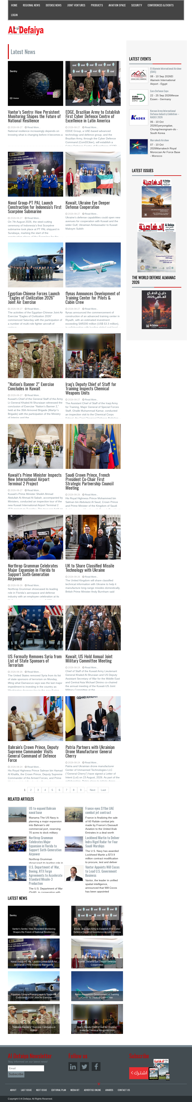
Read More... (33, 127)
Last (103, 789)
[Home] (26, 30)
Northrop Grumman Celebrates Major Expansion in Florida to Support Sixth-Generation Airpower (45, 845)
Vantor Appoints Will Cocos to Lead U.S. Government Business (102, 871)
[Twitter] (84, 1066)
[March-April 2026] (156, 199)
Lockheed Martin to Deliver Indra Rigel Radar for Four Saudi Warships (102, 841)
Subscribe (149, 1069)
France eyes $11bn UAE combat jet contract (99, 810)
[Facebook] (96, 1066)
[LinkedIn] (72, 1066)
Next (92, 789)
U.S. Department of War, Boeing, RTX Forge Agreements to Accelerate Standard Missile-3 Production (45, 875)
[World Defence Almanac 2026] (156, 309)
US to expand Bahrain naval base (42, 810)
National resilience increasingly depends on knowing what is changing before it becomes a (35, 132)
